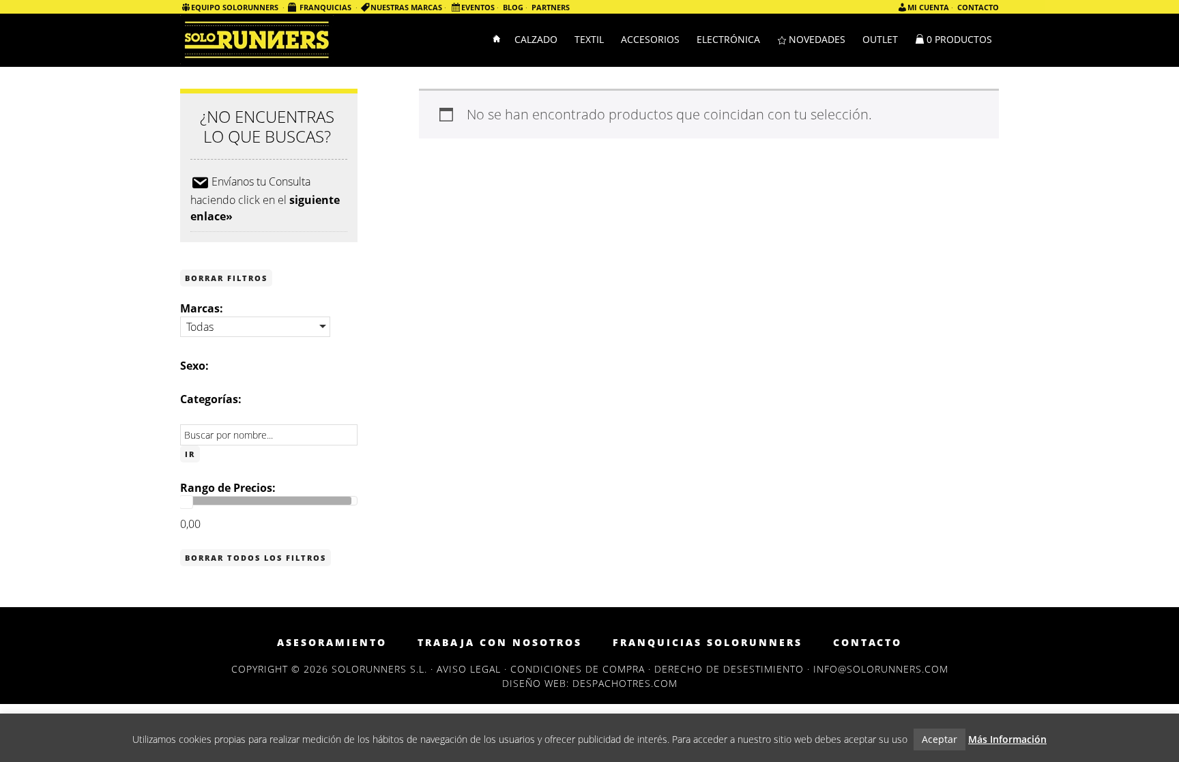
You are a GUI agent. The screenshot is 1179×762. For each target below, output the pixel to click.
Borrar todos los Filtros (255, 558)
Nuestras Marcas (406, 7)
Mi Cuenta (928, 7)
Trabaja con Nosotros (500, 642)
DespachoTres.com (625, 683)
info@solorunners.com (880, 668)
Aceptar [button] (939, 739)
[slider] (186, 502)
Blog (513, 7)
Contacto (978, 7)
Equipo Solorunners (234, 7)
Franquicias (325, 7)
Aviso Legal (469, 668)
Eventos (478, 7)
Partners (551, 7)
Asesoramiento (332, 642)
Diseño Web (534, 683)
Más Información (1007, 739)
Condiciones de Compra (577, 668)
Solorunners (257, 39)
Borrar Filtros (226, 278)
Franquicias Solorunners (707, 642)
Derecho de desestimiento (729, 668)
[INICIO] (497, 40)
